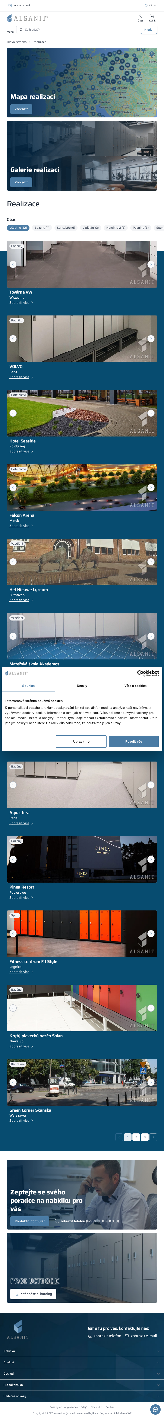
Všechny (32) (18, 227)
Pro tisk (109, 1407)
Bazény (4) (42, 227)
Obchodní (96, 1407)
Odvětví (8, 1362)
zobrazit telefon (72, 1221)
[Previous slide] (13, 487)
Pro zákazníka (13, 1385)
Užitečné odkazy (14, 1396)
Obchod (8, 1374)
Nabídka (9, 1351)
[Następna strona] (153, 1137)
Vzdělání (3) (91, 227)
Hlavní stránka (17, 42)
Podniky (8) (141, 227)
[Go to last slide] (13, 264)
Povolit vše (133, 741)
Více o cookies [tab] (135, 686)
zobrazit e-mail (22, 5)
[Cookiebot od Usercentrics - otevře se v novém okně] (140, 673)
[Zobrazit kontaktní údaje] (155, 1409)
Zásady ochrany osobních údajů (68, 1407)
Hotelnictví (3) (115, 227)
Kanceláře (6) (66, 227)
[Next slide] (151, 264)
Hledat (149, 29)
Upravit (78, 741)
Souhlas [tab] (28, 686)
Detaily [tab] (82, 686)
